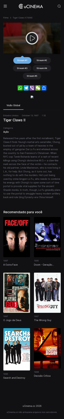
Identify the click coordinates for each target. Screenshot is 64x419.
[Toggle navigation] (5, 6)
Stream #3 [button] (22, 68)
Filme (6, 17)
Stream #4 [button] (42, 68)
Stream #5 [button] (32, 76)
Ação (6, 131)
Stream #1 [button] (22, 60)
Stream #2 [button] (42, 60)
